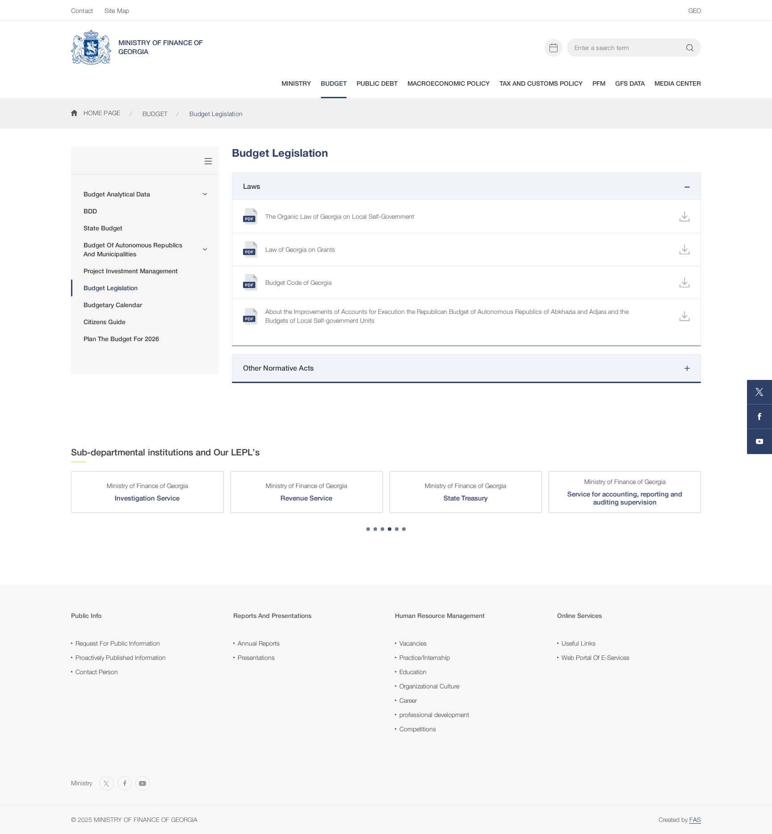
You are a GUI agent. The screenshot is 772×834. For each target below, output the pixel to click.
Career (408, 700)
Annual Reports (259, 643)
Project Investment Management (131, 271)
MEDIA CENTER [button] (678, 83)
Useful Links (579, 643)
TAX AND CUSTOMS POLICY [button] (541, 83)
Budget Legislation (111, 288)
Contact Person (97, 672)
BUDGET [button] (334, 83)
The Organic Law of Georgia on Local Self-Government (339, 216)
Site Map (117, 10)
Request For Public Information (118, 643)
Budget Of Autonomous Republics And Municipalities (133, 250)
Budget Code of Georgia (298, 282)
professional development (434, 714)
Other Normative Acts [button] (278, 368)
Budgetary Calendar (113, 305)
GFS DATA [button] (630, 83)
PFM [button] (598, 83)
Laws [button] (251, 186)
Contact (82, 10)
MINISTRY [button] (296, 83)
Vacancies (413, 643)
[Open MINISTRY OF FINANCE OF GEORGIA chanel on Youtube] (759, 441)
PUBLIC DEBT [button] (377, 83)
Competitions (417, 729)
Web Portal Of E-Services (595, 657)
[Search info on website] (689, 47)
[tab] (368, 529)
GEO (694, 10)
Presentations (256, 657)
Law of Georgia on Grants (300, 249)
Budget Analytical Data (117, 194)
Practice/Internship (424, 657)
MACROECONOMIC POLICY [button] (448, 83)
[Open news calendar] (553, 48)
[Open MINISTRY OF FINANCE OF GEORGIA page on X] (759, 392)
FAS (695, 819)
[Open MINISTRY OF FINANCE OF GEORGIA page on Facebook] (759, 416)
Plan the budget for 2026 (121, 338)
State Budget (103, 228)
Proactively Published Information (121, 657)
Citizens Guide (105, 321)
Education (413, 672)
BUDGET (155, 113)
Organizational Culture (429, 686)
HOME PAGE (102, 113)
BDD (90, 211)
